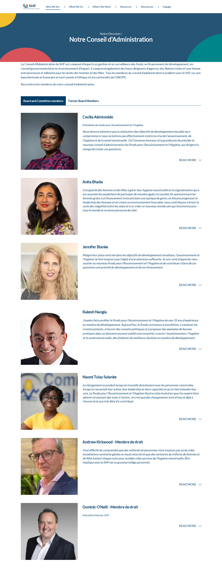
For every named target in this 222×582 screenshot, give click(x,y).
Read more (187, 160)
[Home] (31, 6)
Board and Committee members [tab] (43, 101)
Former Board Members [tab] (83, 101)
